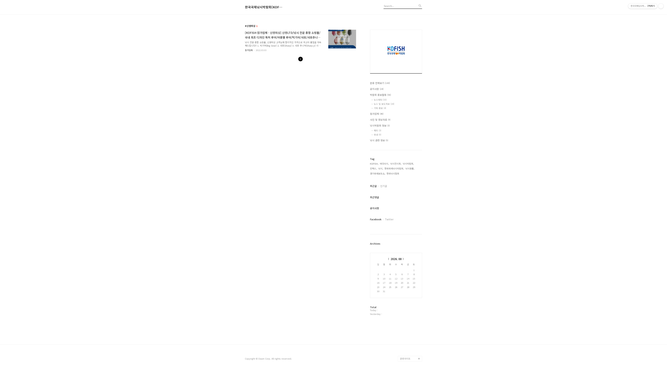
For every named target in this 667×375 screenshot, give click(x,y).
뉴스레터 (380, 99)
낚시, (380, 168)
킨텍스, (373, 168)
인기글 (383, 186)
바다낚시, (384, 163)
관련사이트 (405, 358)
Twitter (389, 219)
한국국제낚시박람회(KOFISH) (264, 7)
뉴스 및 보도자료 (384, 104)
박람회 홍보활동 (380, 95)
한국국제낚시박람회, (394, 168)
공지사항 (377, 89)
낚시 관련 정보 (379, 140)
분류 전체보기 (380, 83)
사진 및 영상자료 (380, 119)
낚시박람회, (408, 163)
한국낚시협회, (393, 173)
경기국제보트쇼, (377, 173)
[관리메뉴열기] (661, 6)
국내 (377, 134)
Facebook (375, 219)
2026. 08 (396, 259)
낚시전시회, (395, 163)
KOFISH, (374, 163)
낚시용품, (409, 168)
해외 (377, 130)
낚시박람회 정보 (380, 125)
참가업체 (249, 50)
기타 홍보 (380, 108)
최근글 (373, 186)
